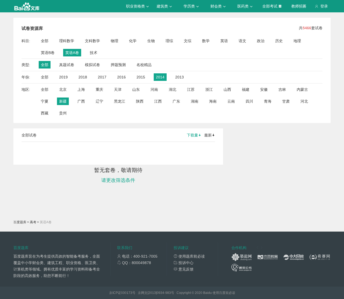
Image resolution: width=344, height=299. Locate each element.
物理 (114, 41)
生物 (151, 41)
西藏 (44, 113)
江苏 (191, 89)
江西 (158, 101)
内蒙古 (302, 89)
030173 (126, 293)
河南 (154, 89)
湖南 (194, 101)
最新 (208, 135)
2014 (160, 77)
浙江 (209, 89)
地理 (297, 41)
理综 (169, 41)
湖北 (172, 89)
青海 (267, 101)
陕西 (140, 101)
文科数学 (92, 41)
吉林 (282, 89)
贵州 (63, 113)
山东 (136, 89)
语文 (242, 41)
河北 (304, 101)
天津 (117, 89)
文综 (187, 41)
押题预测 (118, 65)
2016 (121, 77)
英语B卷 (48, 53)
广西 (81, 101)
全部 (44, 41)
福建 (245, 89)
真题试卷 (66, 65)
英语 (224, 41)
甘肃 (286, 101)
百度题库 (19, 222)
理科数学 (66, 41)
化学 (133, 41)
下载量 (192, 135)
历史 (279, 41)
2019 (63, 77)
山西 (227, 89)
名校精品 (144, 65)
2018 (82, 77)
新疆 (63, 101)
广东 (176, 101)
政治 (260, 41)
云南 (231, 101)
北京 (63, 89)
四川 (249, 101)
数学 (206, 41)
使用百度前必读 (224, 293)
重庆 (99, 89)
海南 (213, 101)
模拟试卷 (92, 65)
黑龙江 (119, 101)
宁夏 (44, 101)
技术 (93, 53)
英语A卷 (72, 53)
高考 (33, 222)
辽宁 (99, 101)
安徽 (264, 89)
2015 (141, 77)
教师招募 (298, 6)
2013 (179, 77)
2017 (102, 77)
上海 (81, 89)
